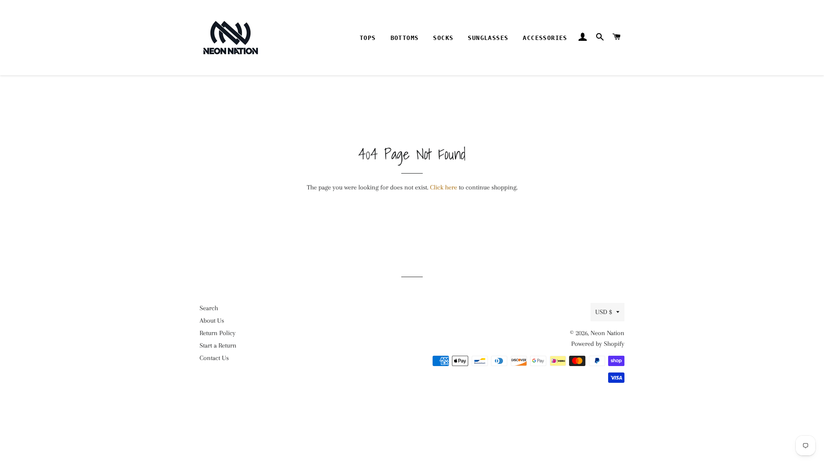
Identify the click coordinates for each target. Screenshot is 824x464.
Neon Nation (607, 333)
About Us (212, 320)
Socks (443, 37)
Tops (368, 37)
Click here (443, 187)
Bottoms (405, 37)
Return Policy (218, 333)
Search (209, 308)
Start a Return (218, 345)
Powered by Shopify (597, 344)
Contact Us (214, 358)
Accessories (545, 37)
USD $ (603, 312)
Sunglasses (488, 37)
